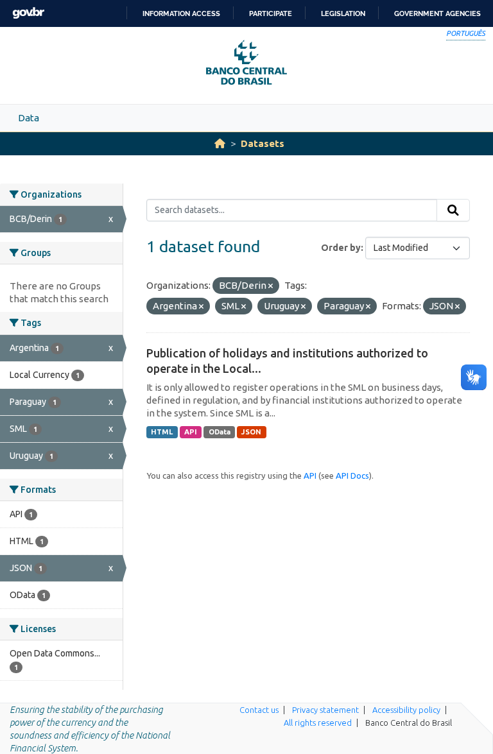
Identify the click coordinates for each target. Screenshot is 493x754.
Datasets (262, 143)
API (190, 432)
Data (28, 117)
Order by (341, 248)
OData (219, 432)
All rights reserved (318, 722)
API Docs (352, 475)
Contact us (259, 709)
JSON (251, 432)
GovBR (28, 13)
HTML (162, 432)
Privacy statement (325, 709)
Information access (181, 13)
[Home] (219, 143)
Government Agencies (437, 13)
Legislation (343, 13)
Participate (270, 13)
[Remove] (270, 286)
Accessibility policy (406, 709)
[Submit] (453, 210)
